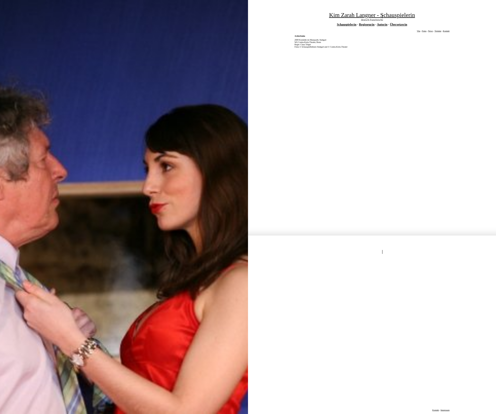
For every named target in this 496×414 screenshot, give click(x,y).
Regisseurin (366, 24)
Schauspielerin (346, 24)
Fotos (424, 31)
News (430, 31)
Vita (418, 31)
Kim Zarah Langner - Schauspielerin (372, 15)
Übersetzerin (398, 24)
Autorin (382, 24)
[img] (124, 207)
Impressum (445, 410)
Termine (438, 31)
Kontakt (446, 31)
